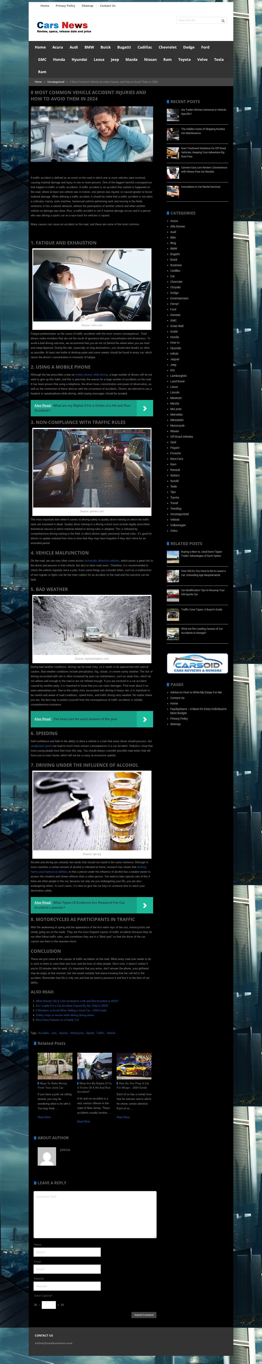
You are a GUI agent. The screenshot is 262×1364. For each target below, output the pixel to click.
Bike (173, 237)
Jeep (115, 59)
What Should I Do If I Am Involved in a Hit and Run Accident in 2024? (77, 1001)
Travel (174, 503)
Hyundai (79, 59)
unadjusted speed (41, 745)
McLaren (176, 409)
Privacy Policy (65, 5)
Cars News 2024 (38, 1360)
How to (175, 342)
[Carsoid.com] (197, 672)
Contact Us (107, 5)
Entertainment (179, 298)
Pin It (10, 90)
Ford (205, 47)
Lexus (99, 59)
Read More (44, 1117)
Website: (39, 1278)
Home (45, 5)
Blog (173, 243)
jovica (65, 1150)
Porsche (175, 453)
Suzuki (174, 481)
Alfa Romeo (177, 226)
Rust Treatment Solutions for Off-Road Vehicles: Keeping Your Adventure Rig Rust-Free (203, 152)
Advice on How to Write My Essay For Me (196, 692)
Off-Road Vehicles (181, 436)
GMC (42, 59)
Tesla (219, 59)
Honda (59, 59)
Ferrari (174, 304)
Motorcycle (77, 1033)
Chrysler (175, 287)
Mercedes (176, 414)
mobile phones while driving (91, 374)
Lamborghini (178, 375)
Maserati (176, 398)
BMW (89, 47)
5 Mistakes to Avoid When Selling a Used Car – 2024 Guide (71, 1010)
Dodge (189, 47)
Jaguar (175, 359)
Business (176, 265)
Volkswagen (178, 525)
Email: (38, 1261)
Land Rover (177, 381)
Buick (106, 47)
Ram (167, 59)
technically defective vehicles (101, 560)
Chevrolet (168, 47)
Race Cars (176, 458)
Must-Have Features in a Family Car (57, 1019)
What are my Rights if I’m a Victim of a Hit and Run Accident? (94, 1088)
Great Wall (176, 326)
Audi (74, 47)
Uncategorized (55, 81)
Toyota (184, 59)
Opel (173, 442)
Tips (173, 492)
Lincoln (175, 392)
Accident (43, 1033)
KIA (172, 370)
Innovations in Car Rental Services (200, 186)
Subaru (175, 475)
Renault (175, 469)
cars (53, 1033)
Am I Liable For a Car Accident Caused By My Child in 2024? (72, 1005)
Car (172, 276)
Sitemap (87, 5)
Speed (90, 1033)
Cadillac (145, 47)
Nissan (150, 59)
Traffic (100, 1033)
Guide (174, 331)
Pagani (174, 447)
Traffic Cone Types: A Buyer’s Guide (201, 609)
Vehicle (111, 1033)
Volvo (202, 59)
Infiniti (174, 353)
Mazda (131, 59)
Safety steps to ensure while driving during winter (65, 1015)
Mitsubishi (176, 420)
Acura (57, 47)
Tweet (10, 61)
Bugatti (124, 47)
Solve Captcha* (43, 1295)
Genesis (175, 315)
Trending (175, 508)
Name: (38, 1244)
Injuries (63, 1033)
